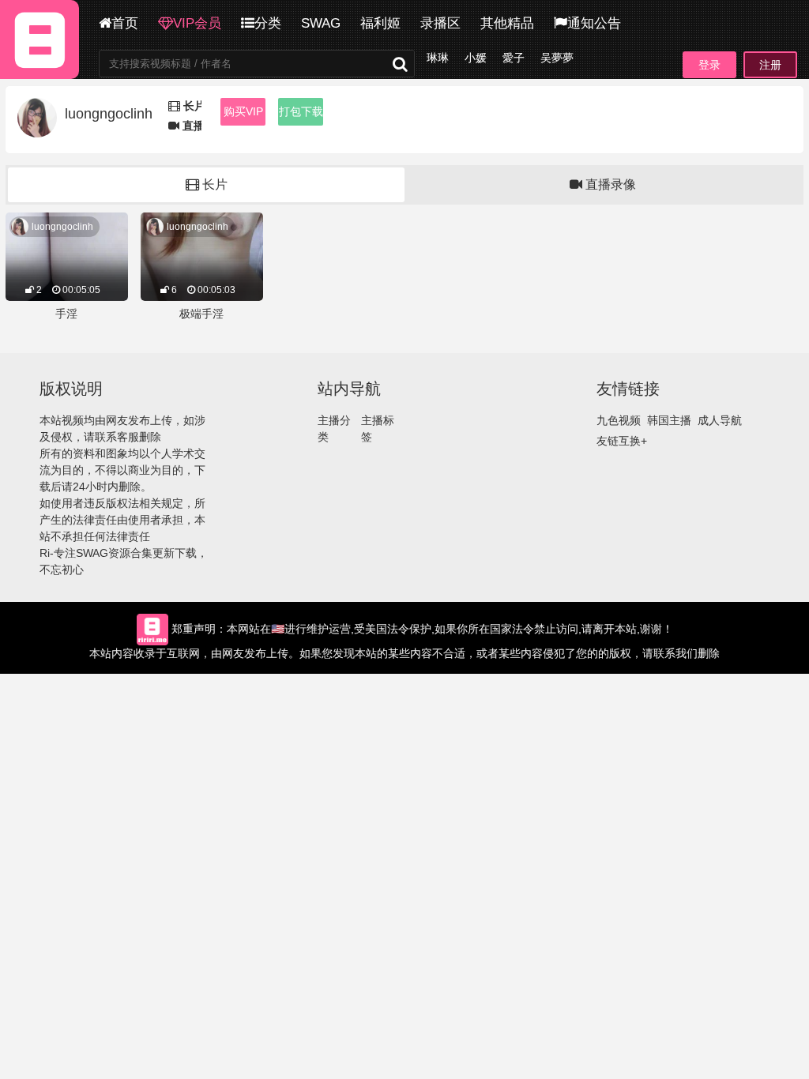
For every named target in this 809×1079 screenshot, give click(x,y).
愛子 (513, 57)
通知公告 (594, 23)
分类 (267, 23)
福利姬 (380, 23)
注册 (770, 64)
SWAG (321, 23)
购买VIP (243, 111)
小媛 (476, 57)
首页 (124, 23)
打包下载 (301, 111)
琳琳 (438, 57)
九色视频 (618, 420)
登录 (709, 64)
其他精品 (507, 23)
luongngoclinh (62, 226)
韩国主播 (669, 420)
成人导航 (720, 420)
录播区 (440, 23)
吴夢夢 (557, 57)
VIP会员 (197, 23)
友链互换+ (621, 440)
